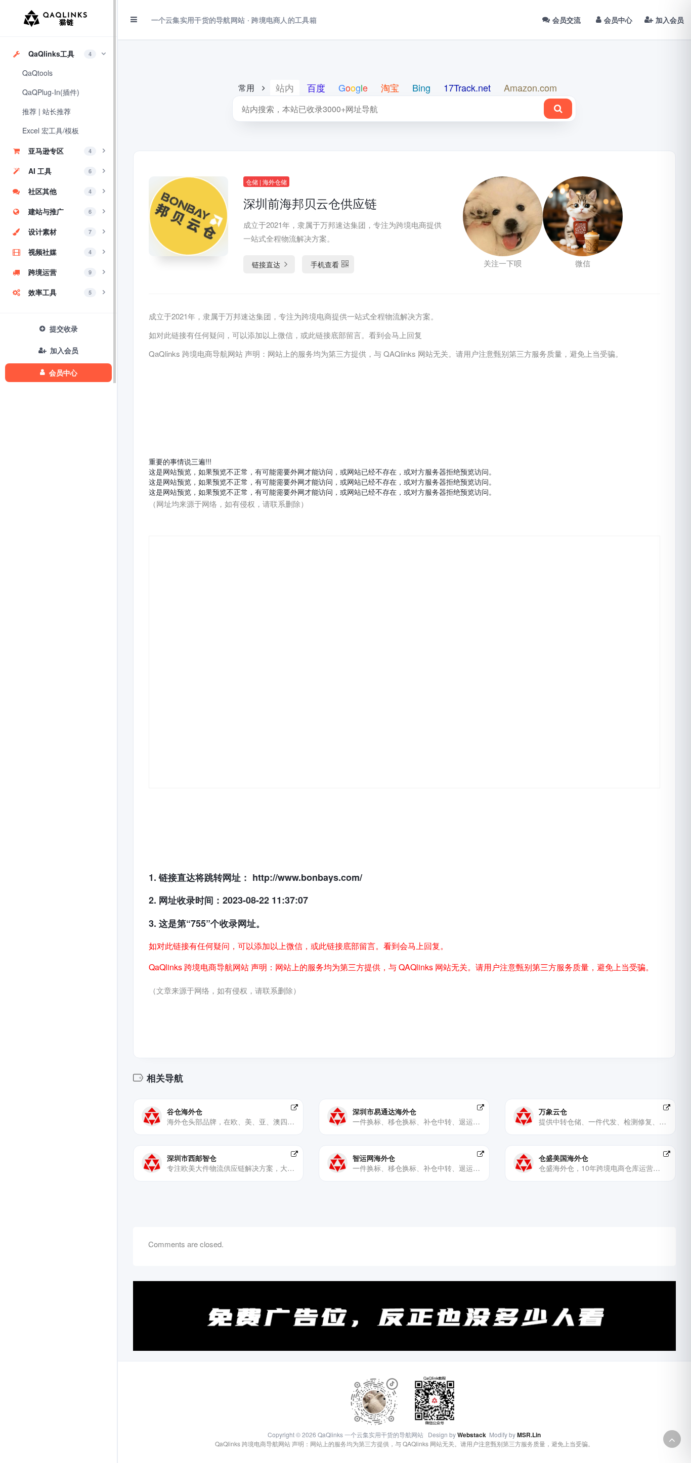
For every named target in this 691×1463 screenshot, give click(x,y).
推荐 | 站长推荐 (46, 111)
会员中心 (618, 20)
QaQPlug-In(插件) (50, 92)
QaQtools (37, 73)
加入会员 (670, 20)
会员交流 (566, 20)
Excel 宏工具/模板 (50, 130)
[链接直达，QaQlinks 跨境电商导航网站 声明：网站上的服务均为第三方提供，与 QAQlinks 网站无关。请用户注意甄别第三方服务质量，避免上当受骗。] (294, 1107)
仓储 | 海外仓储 (266, 181)
